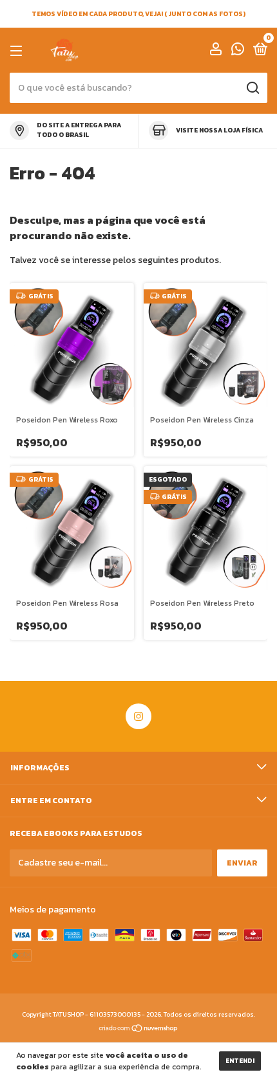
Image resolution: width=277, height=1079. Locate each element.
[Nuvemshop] (139, 1029)
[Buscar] (252, 88)
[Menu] (18, 51)
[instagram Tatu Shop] (138, 716)
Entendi (239, 1060)
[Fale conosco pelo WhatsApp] (238, 51)
